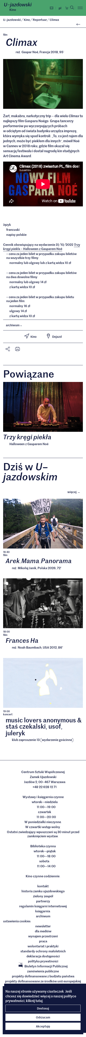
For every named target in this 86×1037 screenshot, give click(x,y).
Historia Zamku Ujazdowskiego (43, 891)
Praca (43, 941)
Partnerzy (43, 901)
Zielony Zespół (43, 896)
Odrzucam (43, 1017)
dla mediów (43, 931)
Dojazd (57, 336)
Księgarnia (43, 911)
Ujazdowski (12, 20)
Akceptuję (43, 1026)
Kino (12, 10)
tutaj (39, 1000)
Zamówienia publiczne (43, 971)
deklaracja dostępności (43, 956)
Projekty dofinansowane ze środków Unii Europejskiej (43, 981)
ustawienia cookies (16, 921)
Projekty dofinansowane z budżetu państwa (43, 976)
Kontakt (43, 886)
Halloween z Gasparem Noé (41, 246)
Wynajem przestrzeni (43, 936)
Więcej (75, 492)
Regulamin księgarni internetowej (43, 906)
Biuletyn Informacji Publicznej (46, 966)
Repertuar (40, 20)
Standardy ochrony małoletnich (43, 951)
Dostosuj (43, 1008)
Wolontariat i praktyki (43, 946)
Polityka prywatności (43, 961)
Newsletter (43, 926)
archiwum (14, 325)
